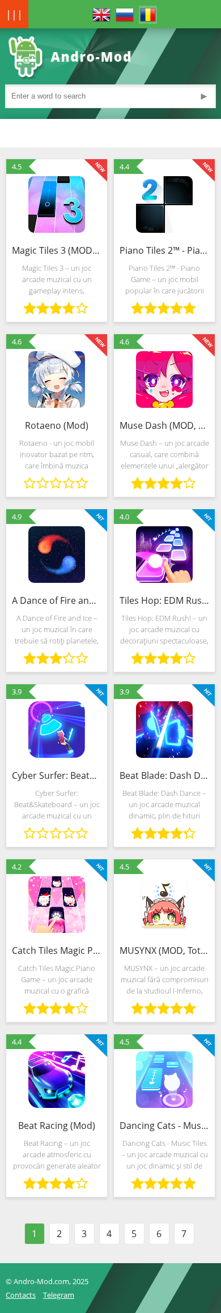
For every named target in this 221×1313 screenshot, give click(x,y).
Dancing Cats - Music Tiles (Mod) (164, 1125)
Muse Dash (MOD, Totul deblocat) (164, 425)
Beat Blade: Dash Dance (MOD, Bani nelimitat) (164, 775)
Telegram (58, 1295)
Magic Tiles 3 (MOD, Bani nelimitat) (56, 250)
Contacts (21, 1295)
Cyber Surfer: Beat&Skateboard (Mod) (56, 775)
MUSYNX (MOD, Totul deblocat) (164, 950)
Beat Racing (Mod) (56, 1125)
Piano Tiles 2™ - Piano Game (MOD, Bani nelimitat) (164, 250)
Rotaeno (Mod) (56, 425)
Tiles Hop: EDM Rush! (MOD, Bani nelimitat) (164, 600)
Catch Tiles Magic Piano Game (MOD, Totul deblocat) (56, 950)
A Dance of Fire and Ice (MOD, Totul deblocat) (56, 600)
